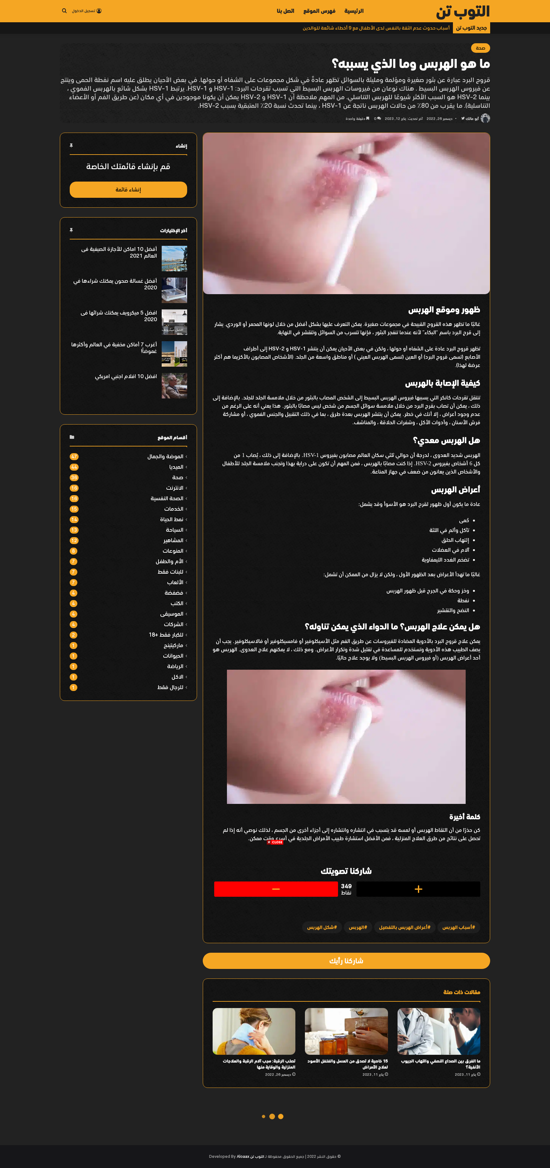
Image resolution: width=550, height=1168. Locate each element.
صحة (480, 48)
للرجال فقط (170, 687)
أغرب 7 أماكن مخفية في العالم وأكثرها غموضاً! (114, 348)
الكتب (177, 603)
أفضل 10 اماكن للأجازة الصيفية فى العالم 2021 (119, 252)
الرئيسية (354, 10)
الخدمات (173, 508)
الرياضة (175, 666)
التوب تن (257, 1156)
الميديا (176, 466)
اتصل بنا (285, 10)
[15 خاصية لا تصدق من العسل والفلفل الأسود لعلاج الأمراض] (346, 1031)
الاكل (177, 676)
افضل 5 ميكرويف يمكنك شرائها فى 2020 (119, 316)
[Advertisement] (275, 889)
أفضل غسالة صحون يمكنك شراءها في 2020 (115, 284)
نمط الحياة (171, 519)
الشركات (173, 624)
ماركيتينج (173, 645)
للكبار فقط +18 (166, 634)
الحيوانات (173, 655)
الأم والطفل (169, 561)
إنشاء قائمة (128, 189)
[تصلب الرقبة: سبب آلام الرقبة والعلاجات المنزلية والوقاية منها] (254, 1031)
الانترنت (174, 487)
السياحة (174, 529)
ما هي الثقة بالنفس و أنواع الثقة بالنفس (409, 28)
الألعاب (175, 582)
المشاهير (173, 540)
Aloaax (243, 1156)
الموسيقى (171, 613)
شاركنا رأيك (346, 960)
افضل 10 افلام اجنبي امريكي (126, 376)
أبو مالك (472, 118)
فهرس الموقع (319, 10)
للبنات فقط (170, 571)
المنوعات (173, 550)
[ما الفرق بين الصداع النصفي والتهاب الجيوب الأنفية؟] (439, 1031)
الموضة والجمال (165, 456)
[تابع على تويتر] (463, 118)
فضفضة (174, 592)
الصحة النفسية (167, 498)
